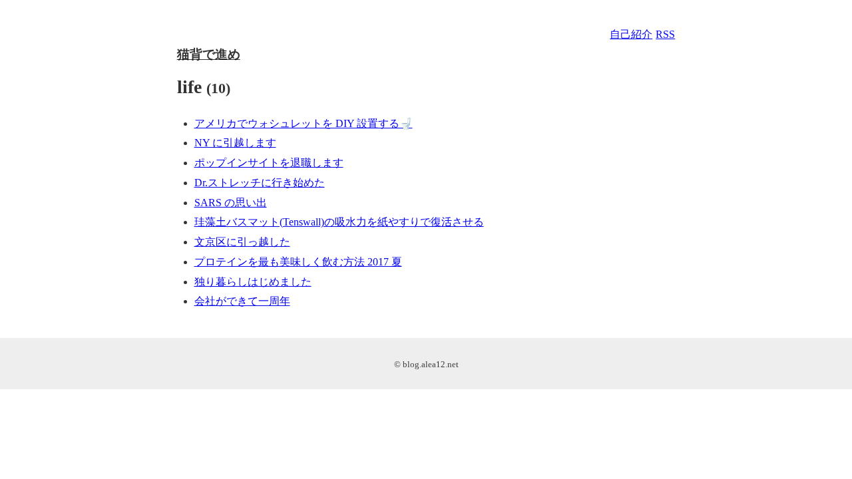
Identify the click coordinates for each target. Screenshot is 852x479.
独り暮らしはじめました (253, 281)
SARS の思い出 (230, 202)
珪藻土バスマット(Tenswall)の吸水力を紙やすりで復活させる (339, 222)
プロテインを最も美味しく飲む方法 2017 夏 (298, 261)
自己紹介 (631, 34)
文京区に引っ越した (242, 241)
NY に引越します (235, 142)
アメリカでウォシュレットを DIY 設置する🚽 (303, 123)
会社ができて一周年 (242, 301)
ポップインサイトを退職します (268, 162)
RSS (665, 34)
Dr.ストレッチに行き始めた (259, 182)
